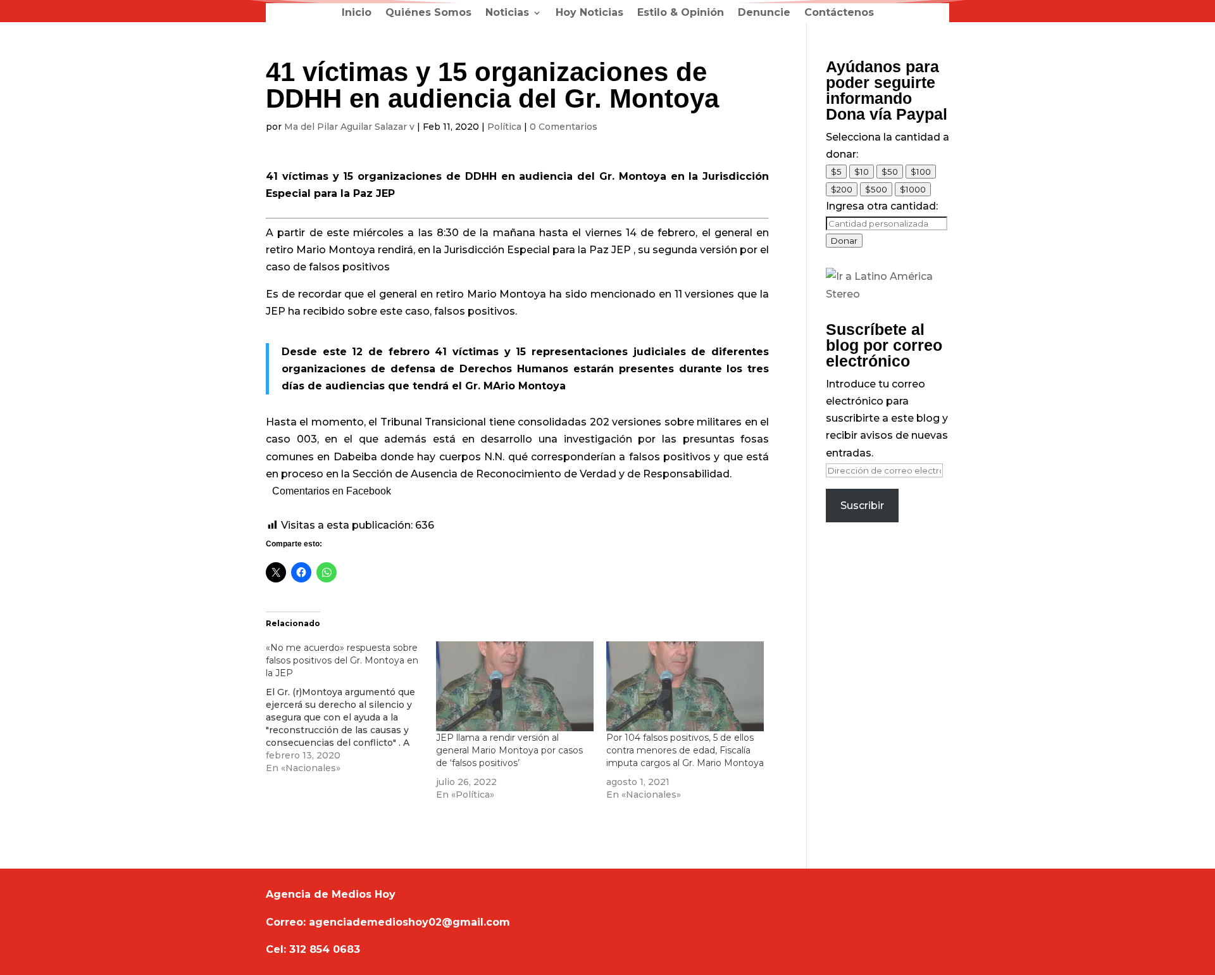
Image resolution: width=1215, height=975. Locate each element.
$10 (861, 172)
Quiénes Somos (428, 13)
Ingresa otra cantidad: (882, 206)
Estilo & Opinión (680, 13)
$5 (836, 172)
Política (504, 126)
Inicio (356, 13)
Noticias (507, 13)
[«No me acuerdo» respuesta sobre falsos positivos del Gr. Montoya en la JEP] (351, 707)
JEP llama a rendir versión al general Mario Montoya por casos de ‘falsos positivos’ (509, 750)
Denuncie (764, 13)
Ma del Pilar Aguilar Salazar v (349, 126)
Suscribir (862, 506)
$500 (876, 189)
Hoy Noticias (589, 13)
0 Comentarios (563, 126)
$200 (841, 189)
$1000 (913, 189)
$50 (890, 172)
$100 (921, 172)
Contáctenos (839, 13)
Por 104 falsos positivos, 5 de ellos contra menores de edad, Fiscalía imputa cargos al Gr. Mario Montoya (685, 750)
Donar (844, 241)
